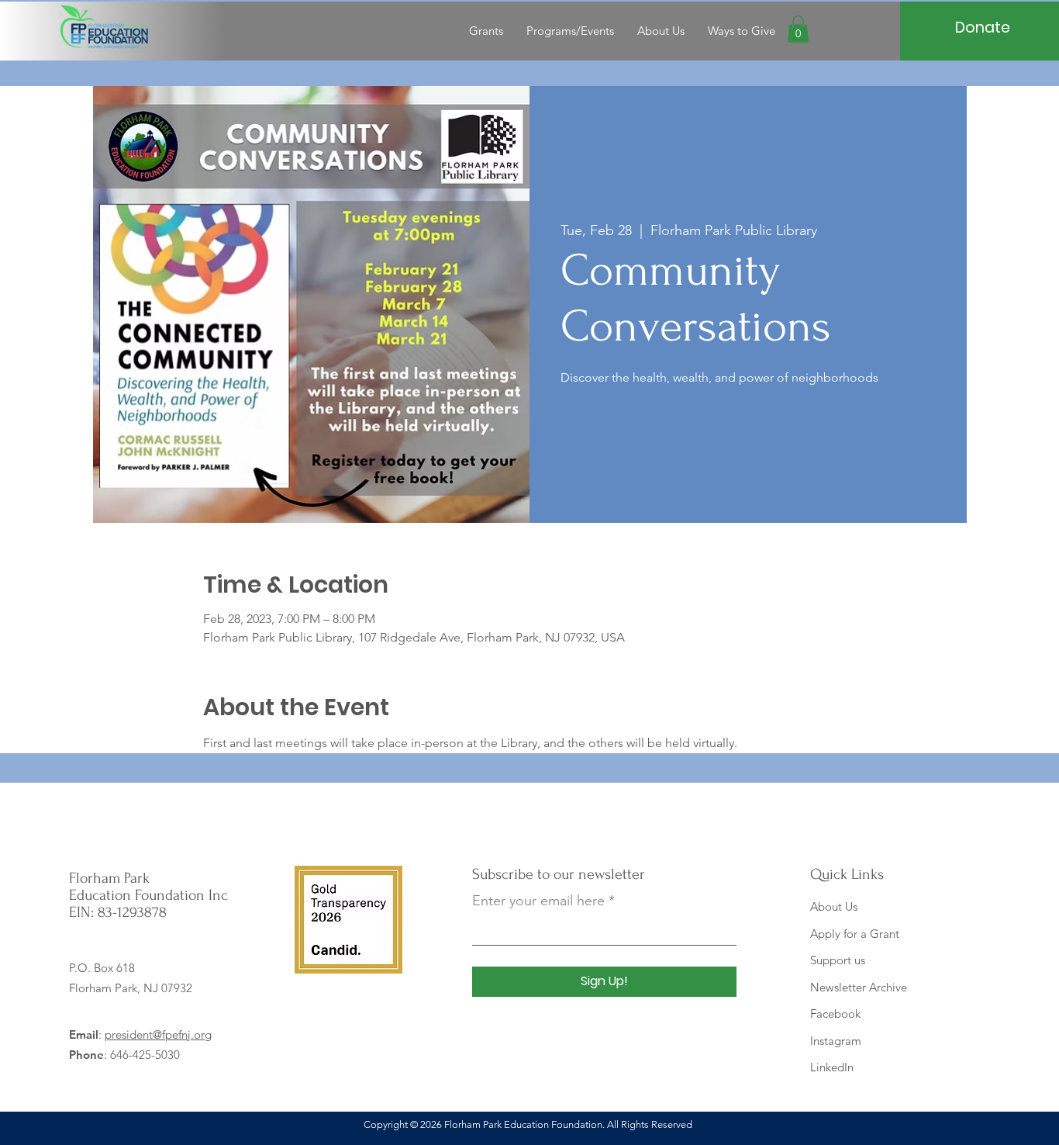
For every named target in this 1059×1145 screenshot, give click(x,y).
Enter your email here (538, 901)
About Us (833, 906)
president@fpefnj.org (158, 1034)
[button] (798, 29)
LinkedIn (832, 1067)
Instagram (835, 1040)
